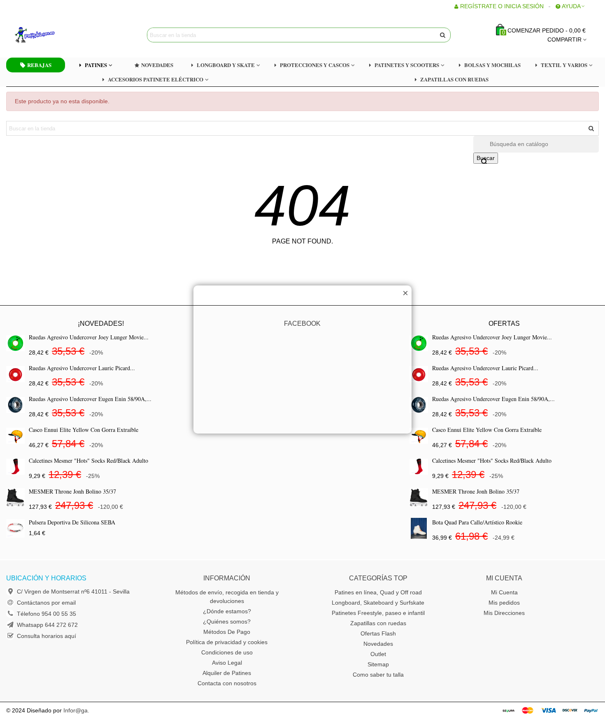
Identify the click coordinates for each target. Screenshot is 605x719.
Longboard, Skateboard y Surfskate (378, 602)
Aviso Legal (227, 662)
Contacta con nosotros (227, 683)
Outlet (378, 654)
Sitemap (378, 664)
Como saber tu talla (378, 674)
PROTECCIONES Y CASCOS (314, 65)
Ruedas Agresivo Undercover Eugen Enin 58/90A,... (90, 399)
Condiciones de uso (227, 652)
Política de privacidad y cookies (227, 642)
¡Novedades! (101, 323)
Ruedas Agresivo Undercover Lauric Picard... (82, 368)
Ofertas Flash (378, 633)
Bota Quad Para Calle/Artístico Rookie (477, 522)
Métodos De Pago (226, 632)
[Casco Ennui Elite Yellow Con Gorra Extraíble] (15, 435)
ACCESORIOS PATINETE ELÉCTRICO (155, 79)
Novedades (378, 643)
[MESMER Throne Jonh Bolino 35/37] (15, 497)
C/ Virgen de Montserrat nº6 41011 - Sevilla (73, 591)
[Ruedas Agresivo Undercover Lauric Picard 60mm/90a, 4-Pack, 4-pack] (15, 374)
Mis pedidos (504, 602)
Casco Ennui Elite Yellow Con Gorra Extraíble (83, 430)
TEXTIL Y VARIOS (564, 65)
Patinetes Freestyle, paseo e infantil (378, 613)
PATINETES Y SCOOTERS (407, 65)
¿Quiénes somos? (227, 621)
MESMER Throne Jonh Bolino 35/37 (72, 491)
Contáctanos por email (46, 602)
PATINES (96, 65)
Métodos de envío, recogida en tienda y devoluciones (227, 596)
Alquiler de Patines (226, 673)
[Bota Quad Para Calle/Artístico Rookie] (419, 528)
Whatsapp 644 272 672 (47, 625)
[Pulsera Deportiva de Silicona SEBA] (15, 528)
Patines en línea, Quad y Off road (378, 592)
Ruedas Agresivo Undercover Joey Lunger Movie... (89, 337)
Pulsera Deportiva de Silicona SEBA (72, 522)
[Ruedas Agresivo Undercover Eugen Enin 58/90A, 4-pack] (15, 404)
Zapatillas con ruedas (378, 623)
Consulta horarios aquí (46, 636)
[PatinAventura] (59, 35)
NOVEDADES (157, 65)
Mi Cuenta (504, 592)
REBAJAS (39, 65)
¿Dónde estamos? (227, 611)
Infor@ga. (76, 710)
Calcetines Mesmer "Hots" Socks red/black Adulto (88, 460)
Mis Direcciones (504, 613)
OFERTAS (504, 323)
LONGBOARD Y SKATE (226, 65)
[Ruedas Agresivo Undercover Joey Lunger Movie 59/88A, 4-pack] (15, 343)
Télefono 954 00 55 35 (46, 613)
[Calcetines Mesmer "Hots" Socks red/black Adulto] (15, 466)
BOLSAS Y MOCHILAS (492, 65)
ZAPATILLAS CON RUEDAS (454, 79)
